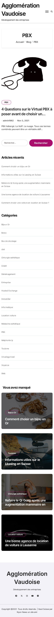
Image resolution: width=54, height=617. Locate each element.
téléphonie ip (7, 340)
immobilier (6, 299)
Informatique (7, 307)
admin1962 (8, 120)
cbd (3, 249)
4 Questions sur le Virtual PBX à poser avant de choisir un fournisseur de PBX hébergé (26, 114)
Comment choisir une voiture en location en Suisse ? (25, 203)
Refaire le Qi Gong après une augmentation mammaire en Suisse (25, 184)
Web (3, 373)
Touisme (5, 349)
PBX (6, 102)
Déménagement (8, 274)
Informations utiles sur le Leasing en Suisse (21, 175)
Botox (4, 233)
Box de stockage (8, 241)
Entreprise (6, 282)
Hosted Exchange (9, 291)
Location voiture (8, 315)
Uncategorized (8, 357)
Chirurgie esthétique (10, 258)
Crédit (4, 266)
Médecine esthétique (10, 324)
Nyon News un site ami (27, 612)
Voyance (5, 365)
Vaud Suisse (43, 609)
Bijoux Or (5, 224)
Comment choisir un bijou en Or (15, 166)
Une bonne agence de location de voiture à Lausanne (25, 194)
